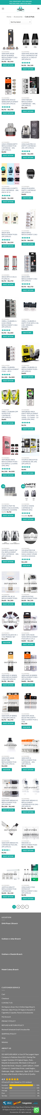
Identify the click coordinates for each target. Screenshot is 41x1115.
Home (9, 17)
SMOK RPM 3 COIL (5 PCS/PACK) (9, 278)
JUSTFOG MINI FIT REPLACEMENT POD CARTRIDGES (9, 889)
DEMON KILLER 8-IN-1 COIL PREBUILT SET (10, 636)
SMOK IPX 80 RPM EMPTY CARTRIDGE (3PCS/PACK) (29, 190)
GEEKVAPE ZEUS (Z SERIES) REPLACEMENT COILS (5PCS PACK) (10, 101)
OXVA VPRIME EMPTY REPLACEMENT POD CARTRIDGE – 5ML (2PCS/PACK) (9, 147)
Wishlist (5, 1042)
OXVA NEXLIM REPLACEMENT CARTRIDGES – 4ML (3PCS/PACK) (29, 102)
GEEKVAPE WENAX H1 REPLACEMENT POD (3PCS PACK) (10, 802)
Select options (8, 65)
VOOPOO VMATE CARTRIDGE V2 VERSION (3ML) (28, 508)
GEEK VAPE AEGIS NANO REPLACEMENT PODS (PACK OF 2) (30, 637)
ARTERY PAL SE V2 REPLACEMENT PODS (9, 597)
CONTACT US (7, 1003)
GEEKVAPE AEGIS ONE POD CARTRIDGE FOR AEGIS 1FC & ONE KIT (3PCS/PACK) (30, 56)
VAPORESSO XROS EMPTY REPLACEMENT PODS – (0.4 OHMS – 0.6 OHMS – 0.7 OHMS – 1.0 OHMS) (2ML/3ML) (30, 415)
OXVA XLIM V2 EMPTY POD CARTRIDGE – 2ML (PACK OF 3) (10, 190)
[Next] (27, 907)
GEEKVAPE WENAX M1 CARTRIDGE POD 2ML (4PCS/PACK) (10, 845)
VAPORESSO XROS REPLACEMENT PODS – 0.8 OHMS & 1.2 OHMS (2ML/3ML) (10, 462)
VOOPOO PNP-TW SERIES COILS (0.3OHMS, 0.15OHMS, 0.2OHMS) (10, 508)
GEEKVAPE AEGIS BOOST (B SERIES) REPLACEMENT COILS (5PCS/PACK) (9, 56)
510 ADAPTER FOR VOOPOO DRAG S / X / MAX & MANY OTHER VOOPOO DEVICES (29, 553)
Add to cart (27, 198)
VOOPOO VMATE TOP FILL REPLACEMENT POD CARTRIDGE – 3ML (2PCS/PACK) (10, 553)
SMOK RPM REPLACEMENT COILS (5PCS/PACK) (29, 279)
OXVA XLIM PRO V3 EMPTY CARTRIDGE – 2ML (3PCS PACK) (29, 146)
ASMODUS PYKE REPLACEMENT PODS (29, 597)
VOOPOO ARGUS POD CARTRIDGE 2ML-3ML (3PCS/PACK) (30, 461)
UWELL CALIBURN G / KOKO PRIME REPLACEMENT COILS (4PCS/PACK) (9, 324)
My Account (6, 1017)
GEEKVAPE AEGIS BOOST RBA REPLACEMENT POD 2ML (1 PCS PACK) (9, 761)
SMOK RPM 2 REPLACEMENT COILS (29, 234)
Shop (3, 1038)
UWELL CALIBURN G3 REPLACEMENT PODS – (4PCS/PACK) (30, 369)
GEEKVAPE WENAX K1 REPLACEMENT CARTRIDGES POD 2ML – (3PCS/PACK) (30, 803)
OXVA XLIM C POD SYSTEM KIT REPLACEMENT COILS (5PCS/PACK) (29, 890)
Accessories (18, 17)
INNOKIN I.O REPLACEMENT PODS (29, 844)
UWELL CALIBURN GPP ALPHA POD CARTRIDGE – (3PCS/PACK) (10, 414)
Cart (3, 994)
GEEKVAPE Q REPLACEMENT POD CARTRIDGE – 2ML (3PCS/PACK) (29, 761)
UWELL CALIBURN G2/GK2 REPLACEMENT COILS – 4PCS (10, 369)
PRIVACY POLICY (9, 1021)
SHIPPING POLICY (9, 1034)
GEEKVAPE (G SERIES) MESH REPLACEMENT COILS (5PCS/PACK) (9, 677)
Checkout (5, 998)
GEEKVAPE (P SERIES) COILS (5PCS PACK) (9, 717)
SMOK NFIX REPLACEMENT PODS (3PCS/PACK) (9, 234)
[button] (3, 8)
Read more (26, 565)
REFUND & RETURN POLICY (13, 1025)
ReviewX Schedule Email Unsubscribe (16, 1029)
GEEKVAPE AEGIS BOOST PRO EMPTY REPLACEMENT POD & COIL (30, 718)
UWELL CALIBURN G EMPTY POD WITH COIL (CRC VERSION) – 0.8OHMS (30, 324)
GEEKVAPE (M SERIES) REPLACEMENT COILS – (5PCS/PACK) (30, 677)
